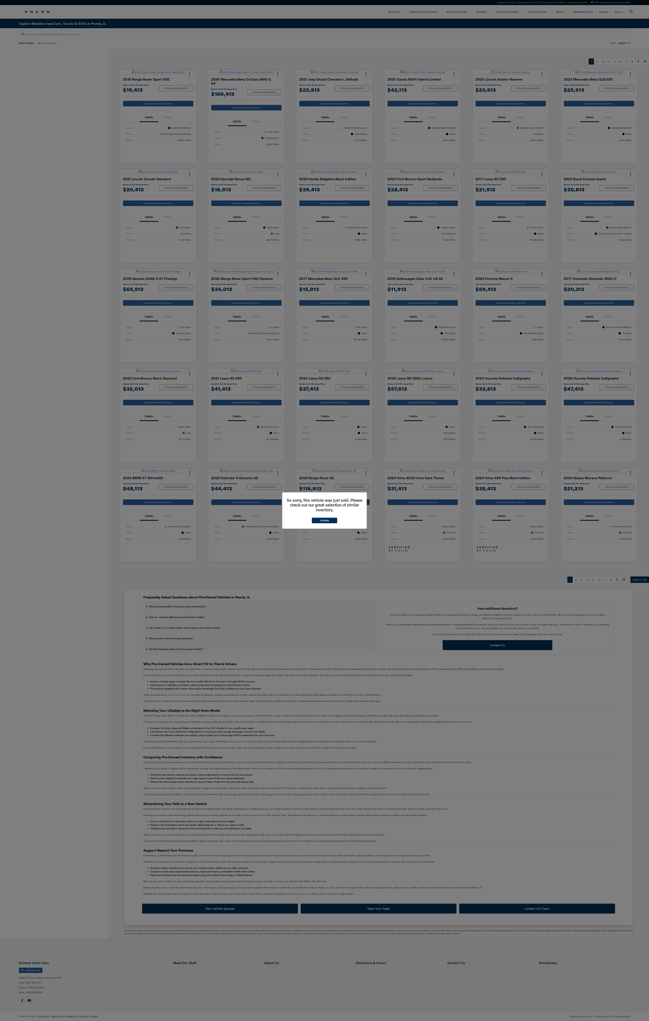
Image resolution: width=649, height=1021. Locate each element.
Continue (324, 520)
